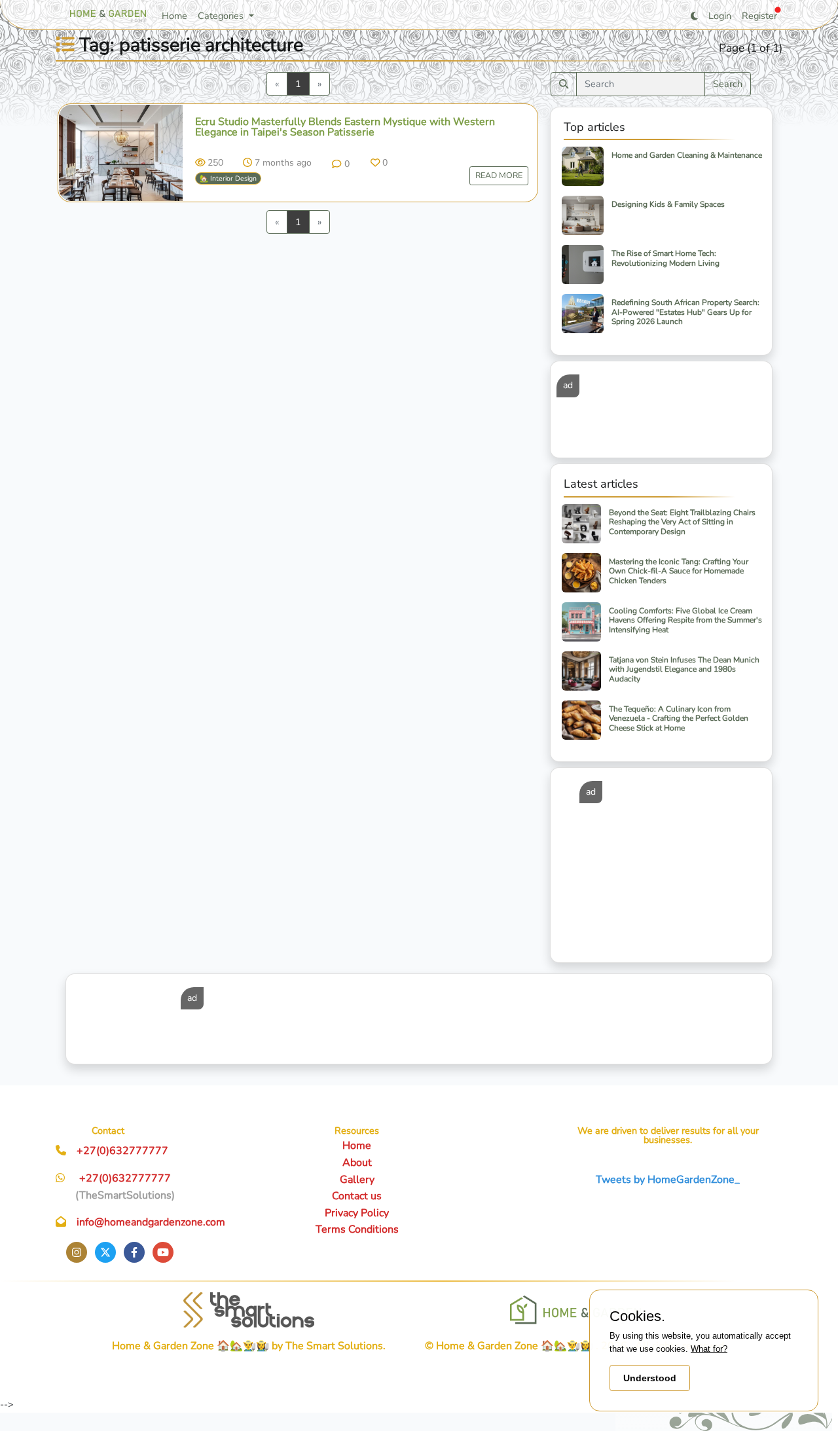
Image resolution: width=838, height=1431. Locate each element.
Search (727, 83)
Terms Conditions (357, 1229)
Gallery (357, 1179)
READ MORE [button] (498, 175)
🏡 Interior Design (228, 178)
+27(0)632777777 (122, 1151)
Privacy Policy (357, 1213)
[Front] (248, 1310)
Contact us (357, 1196)
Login (719, 15)
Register (759, 15)
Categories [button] (222, 15)
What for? (709, 1349)
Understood (649, 1378)
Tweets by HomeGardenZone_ (668, 1179)
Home (174, 15)
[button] (340, 163)
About (357, 1162)
